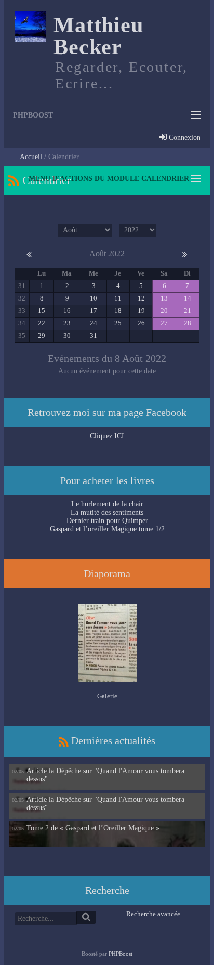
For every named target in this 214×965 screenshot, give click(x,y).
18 (118, 311)
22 (41, 323)
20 (164, 311)
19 (141, 311)
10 (93, 298)
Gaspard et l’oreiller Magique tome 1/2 (107, 529)
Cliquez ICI (107, 436)
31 (93, 336)
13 (164, 298)
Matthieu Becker (98, 36)
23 (67, 323)
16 (67, 311)
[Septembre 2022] (185, 253)
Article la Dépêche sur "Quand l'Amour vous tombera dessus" (105, 775)
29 (41, 336)
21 (187, 311)
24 (93, 323)
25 (118, 323)
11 (118, 298)
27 (164, 323)
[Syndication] (13, 180)
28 (187, 323)
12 (141, 298)
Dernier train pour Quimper (107, 521)
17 (93, 311)
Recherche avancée (153, 914)
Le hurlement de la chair (107, 504)
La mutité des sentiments (107, 512)
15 (41, 311)
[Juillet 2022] (29, 253)
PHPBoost (120, 953)
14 (187, 298)
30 (67, 336)
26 (141, 323)
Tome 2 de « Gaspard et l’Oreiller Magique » (92, 828)
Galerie (107, 696)
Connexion (183, 138)
